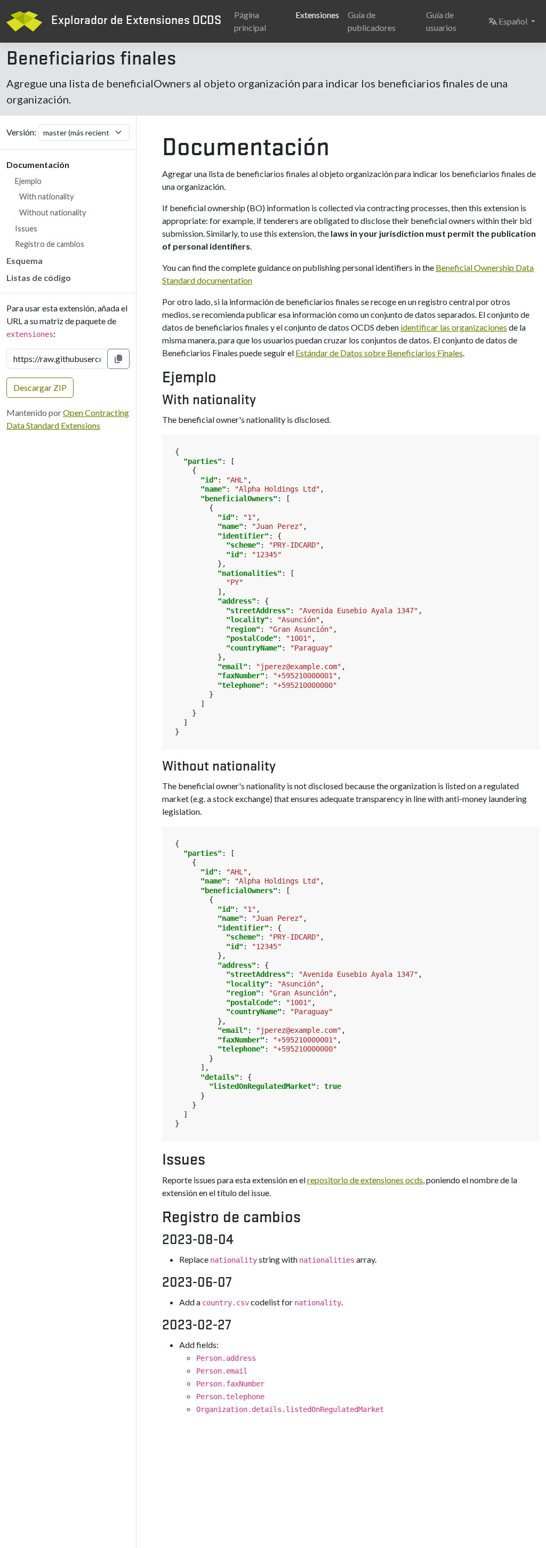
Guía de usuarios (441, 21)
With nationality (46, 196)
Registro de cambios (49, 243)
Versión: (21, 132)
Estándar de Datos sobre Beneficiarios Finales (379, 353)
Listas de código (38, 277)
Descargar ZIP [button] (40, 387)
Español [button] (519, 20)
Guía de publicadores (372, 21)
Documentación (37, 164)
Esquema (24, 260)
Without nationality (52, 212)
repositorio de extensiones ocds (365, 1180)
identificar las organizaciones (453, 327)
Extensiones (317, 15)
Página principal (250, 21)
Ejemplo (28, 181)
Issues (26, 228)
